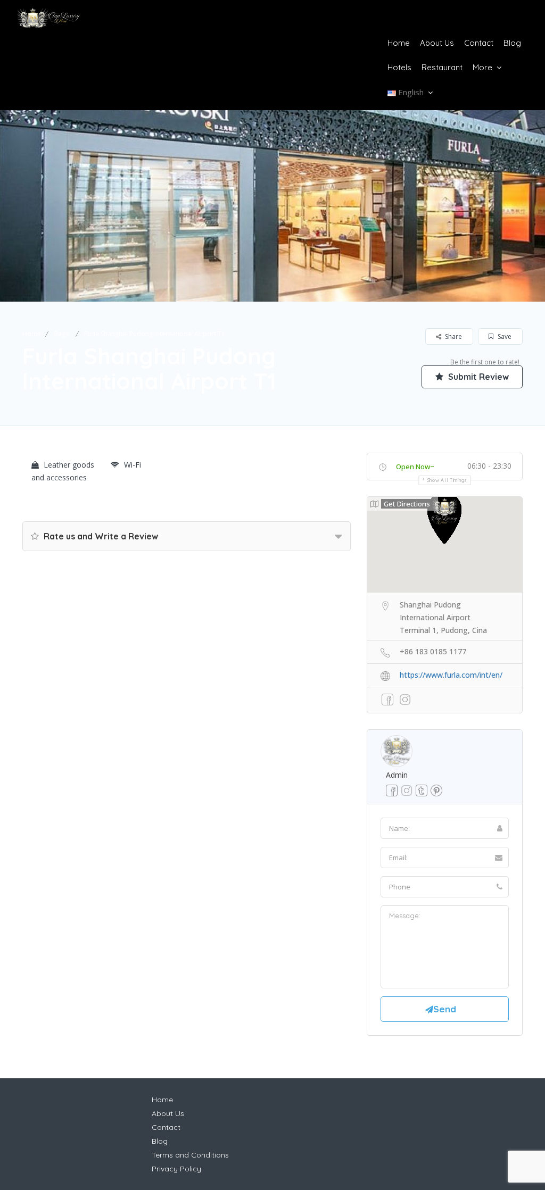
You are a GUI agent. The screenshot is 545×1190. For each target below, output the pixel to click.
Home (398, 43)
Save (503, 336)
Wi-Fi (132, 465)
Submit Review (477, 376)
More (482, 67)
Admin (397, 775)
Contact (478, 43)
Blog (512, 43)
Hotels (399, 67)
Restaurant (442, 67)
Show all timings (447, 480)
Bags (61, 333)
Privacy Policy (176, 1169)
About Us (437, 43)
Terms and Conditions (190, 1155)
